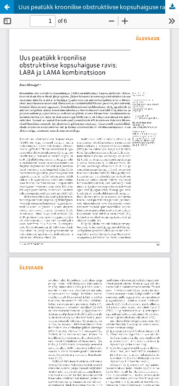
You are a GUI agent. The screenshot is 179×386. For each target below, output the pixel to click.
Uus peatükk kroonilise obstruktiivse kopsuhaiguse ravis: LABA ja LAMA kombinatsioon (98, 7)
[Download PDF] (172, 7)
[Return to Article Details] (7, 7)
